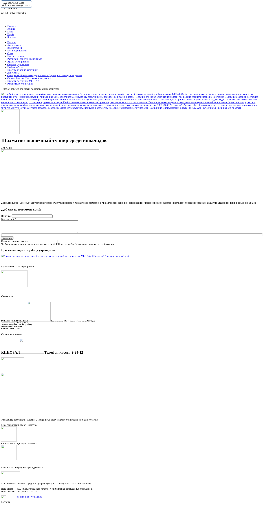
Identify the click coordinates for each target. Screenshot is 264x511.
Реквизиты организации (20, 83)
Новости (11, 42)
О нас (10, 53)
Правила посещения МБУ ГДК (23, 81)
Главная (11, 26)
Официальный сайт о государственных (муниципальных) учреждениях (44, 75)
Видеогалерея (14, 48)
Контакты (12, 37)
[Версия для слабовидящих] (16, 7)
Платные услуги (15, 56)
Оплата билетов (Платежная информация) (29, 78)
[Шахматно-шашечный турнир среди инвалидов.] (50, 197)
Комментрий (8, 219)
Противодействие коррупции (22, 70)
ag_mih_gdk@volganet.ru (29, 496)
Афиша (11, 29)
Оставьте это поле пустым (15, 241)
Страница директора (18, 64)
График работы (15, 67)
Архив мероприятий (18, 61)
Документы (13, 72)
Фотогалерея (14, 45)
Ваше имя (6, 216)
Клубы (10, 34)
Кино (10, 31)
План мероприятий (17, 50)
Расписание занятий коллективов (24, 59)
